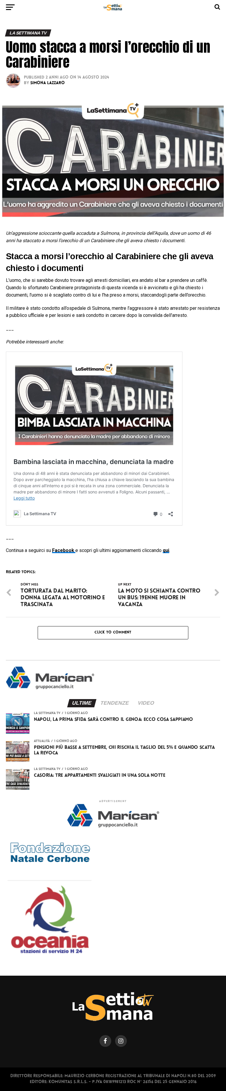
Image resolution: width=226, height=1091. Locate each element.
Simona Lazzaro (47, 83)
